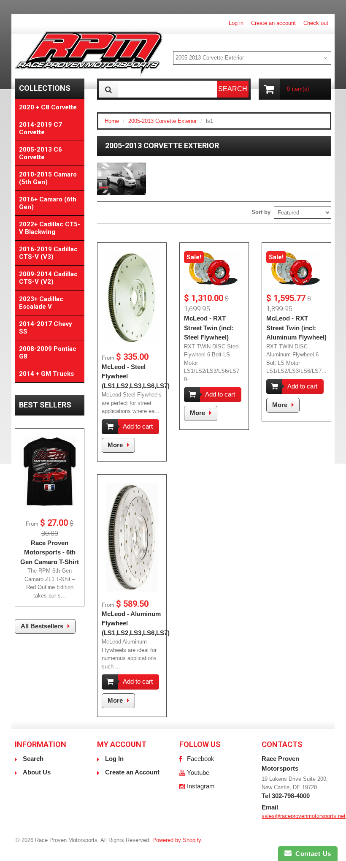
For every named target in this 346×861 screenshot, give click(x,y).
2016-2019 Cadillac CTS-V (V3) (48, 253)
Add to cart (138, 426)
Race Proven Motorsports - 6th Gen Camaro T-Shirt (49, 552)
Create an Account (132, 772)
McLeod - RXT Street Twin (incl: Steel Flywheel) (209, 328)
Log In (114, 758)
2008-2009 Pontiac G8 (47, 352)
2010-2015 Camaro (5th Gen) (48, 178)
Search (33, 758)
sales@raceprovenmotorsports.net (304, 816)
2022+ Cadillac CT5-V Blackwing (49, 228)
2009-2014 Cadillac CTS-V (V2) (48, 277)
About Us (37, 772)
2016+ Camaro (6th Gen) (47, 203)
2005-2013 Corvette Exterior (162, 121)
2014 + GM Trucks (46, 374)
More (115, 444)
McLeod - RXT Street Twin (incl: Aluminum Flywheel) (296, 328)
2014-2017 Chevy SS (45, 327)
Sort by (260, 212)
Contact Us (311, 853)
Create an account (273, 23)
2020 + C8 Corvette (48, 107)
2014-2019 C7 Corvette (40, 128)
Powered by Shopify (176, 840)
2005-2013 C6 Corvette (40, 153)
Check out (315, 23)
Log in (236, 23)
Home (112, 121)
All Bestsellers (42, 626)
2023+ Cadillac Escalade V (41, 302)
